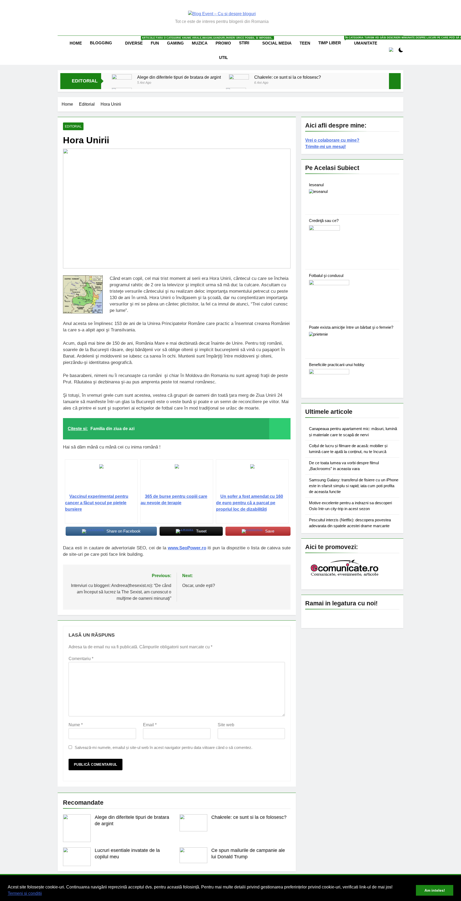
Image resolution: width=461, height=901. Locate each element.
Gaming (175, 43)
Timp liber (334, 40)
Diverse (136, 41)
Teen (305, 43)
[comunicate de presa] (345, 575)
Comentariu (81, 658)
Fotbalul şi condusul (326, 275)
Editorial (73, 126)
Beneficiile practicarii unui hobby (336, 364)
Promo (223, 43)
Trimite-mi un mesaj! (325, 146)
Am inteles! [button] (434, 890)
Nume (76, 725)
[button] (44, 894)
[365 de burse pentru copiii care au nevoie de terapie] (177, 478)
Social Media (277, 43)
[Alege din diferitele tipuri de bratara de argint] (122, 84)
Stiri (244, 43)
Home (76, 43)
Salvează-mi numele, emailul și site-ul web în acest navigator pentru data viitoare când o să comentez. (163, 747)
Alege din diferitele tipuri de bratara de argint (179, 77)
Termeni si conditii (25, 893)
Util (223, 57)
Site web (226, 725)
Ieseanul (316, 184)
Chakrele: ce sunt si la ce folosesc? (287, 77)
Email (150, 725)
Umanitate (365, 43)
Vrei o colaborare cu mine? (332, 140)
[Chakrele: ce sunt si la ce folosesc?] (239, 80)
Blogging (101, 43)
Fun (155, 43)
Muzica (200, 43)
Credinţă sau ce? (324, 220)
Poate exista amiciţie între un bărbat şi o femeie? (351, 327)
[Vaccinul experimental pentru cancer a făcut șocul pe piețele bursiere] (101, 478)
